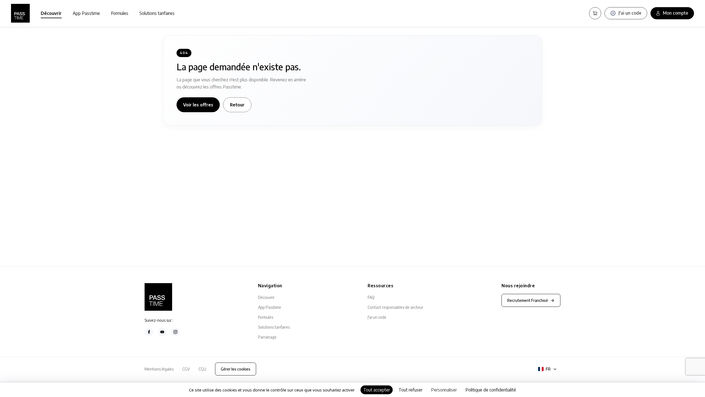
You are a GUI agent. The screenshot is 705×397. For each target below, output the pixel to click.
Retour (237, 105)
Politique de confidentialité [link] (490, 390)
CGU (202, 369)
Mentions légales (159, 369)
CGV (186, 369)
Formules (119, 13)
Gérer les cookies (235, 369)
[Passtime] (20, 13)
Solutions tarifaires (157, 13)
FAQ (371, 297)
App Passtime (86, 13)
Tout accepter (376, 390)
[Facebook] (149, 332)
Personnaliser (444, 390)
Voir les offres (198, 105)
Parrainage (267, 337)
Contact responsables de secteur (395, 307)
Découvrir (51, 13)
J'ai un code (377, 317)
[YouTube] (162, 332)
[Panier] (595, 13)
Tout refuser (410, 390)
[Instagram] (175, 332)
